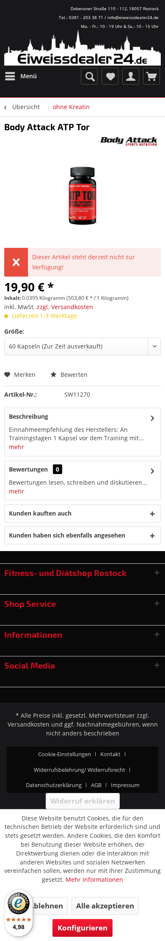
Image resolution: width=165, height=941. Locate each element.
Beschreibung (28, 416)
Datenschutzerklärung (54, 785)
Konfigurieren (82, 928)
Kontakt (110, 754)
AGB (96, 785)
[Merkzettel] (110, 76)
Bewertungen (28, 469)
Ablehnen (46, 906)
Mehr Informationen (94, 879)
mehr (16, 447)
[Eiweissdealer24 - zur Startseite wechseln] (82, 51)
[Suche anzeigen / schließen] (89, 76)
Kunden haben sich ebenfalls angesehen (67, 535)
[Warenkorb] (151, 76)
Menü (28, 76)
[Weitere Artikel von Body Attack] (129, 140)
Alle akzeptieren (105, 906)
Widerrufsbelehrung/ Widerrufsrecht (79, 770)
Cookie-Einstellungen (64, 754)
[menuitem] (20, 76)
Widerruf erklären (82, 801)
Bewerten (73, 374)
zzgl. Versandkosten (65, 307)
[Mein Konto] (130, 76)
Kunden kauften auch (40, 513)
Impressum (125, 785)
